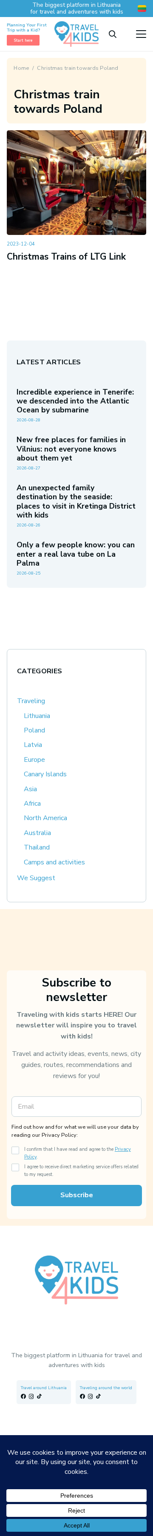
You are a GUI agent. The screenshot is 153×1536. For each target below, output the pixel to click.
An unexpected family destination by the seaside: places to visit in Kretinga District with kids (76, 501)
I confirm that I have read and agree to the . (77, 1153)
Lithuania (37, 716)
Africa (32, 803)
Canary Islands (45, 774)
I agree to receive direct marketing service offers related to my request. (81, 1171)
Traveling (31, 701)
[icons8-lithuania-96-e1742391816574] (142, 8)
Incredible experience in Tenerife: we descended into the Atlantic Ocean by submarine (75, 401)
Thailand (37, 847)
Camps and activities (54, 862)
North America (45, 818)
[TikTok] (39, 1396)
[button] (112, 34)
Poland (34, 730)
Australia (37, 833)
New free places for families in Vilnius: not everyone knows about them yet (71, 449)
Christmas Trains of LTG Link (66, 257)
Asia (30, 789)
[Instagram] (31, 1396)
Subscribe (76, 1195)
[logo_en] (76, 34)
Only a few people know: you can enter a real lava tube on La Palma (76, 554)
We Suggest (36, 878)
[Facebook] (23, 1396)
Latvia (33, 744)
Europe (34, 759)
